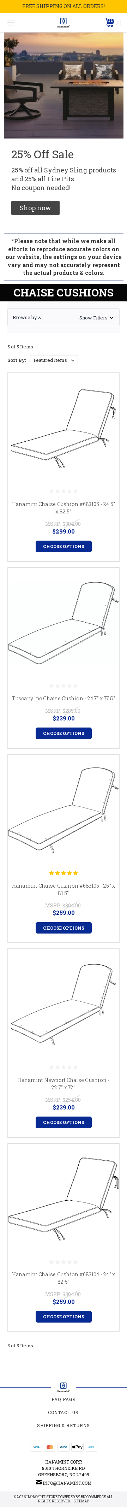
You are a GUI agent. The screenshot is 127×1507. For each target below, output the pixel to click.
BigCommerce (93, 1497)
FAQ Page (63, 1399)
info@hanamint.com (67, 1483)
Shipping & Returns (63, 1425)
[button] (35, 208)
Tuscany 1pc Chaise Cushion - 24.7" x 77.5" (63, 698)
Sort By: (16, 360)
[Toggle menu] (18, 22)
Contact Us (63, 1412)
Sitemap (81, 1501)
